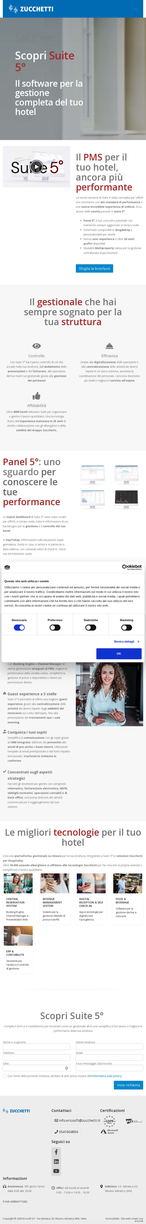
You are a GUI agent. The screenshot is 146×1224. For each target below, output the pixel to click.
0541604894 (68, 1132)
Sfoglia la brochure (94, 268)
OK (119, 653)
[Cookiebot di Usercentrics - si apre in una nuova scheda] (125, 567)
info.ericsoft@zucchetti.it (79, 1120)
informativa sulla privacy (107, 1076)
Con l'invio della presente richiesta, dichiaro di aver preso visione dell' (65, 1076)
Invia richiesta (128, 1085)
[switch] (55, 628)
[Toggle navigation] (135, 9)
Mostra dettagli (124, 641)
